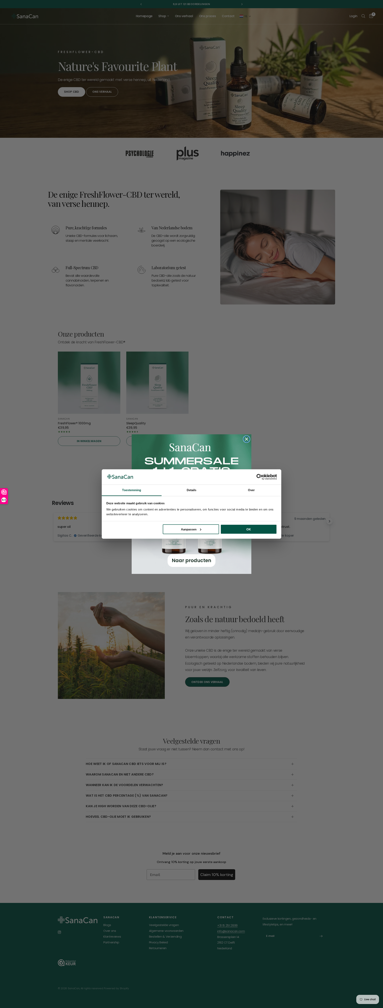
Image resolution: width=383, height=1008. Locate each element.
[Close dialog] (246, 439)
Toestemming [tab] (131, 490)
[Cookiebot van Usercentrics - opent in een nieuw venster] (259, 477)
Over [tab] (251, 490)
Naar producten (191, 560)
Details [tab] (191, 490)
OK (248, 529)
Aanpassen (188, 529)
